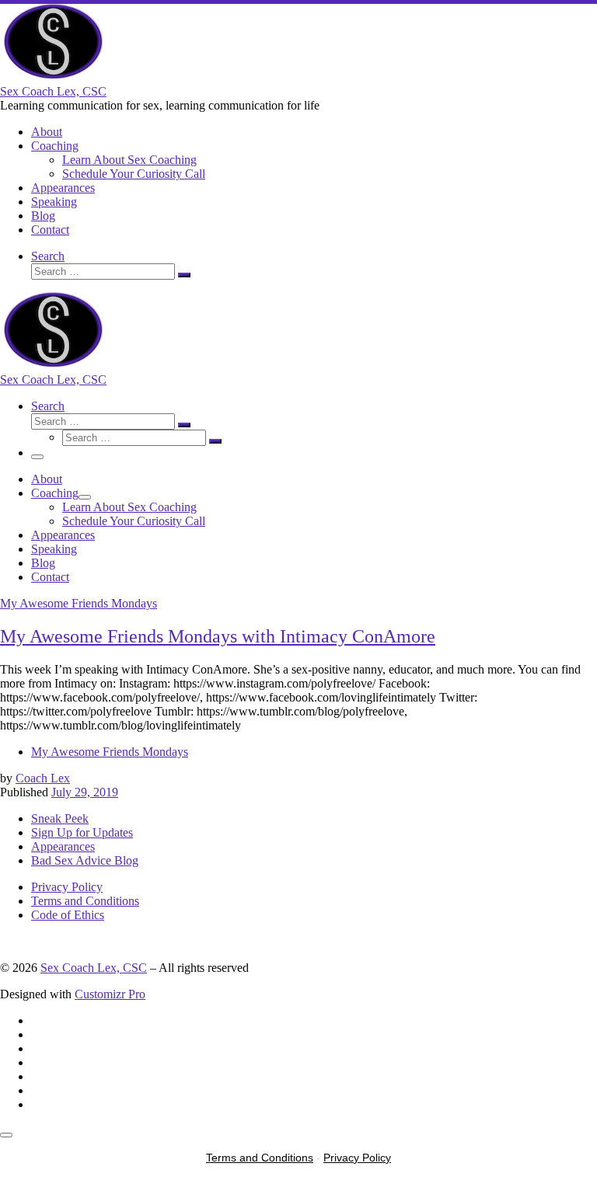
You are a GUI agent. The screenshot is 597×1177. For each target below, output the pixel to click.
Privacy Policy (67, 886)
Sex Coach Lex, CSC (93, 967)
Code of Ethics (67, 914)
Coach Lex (43, 778)
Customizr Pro (110, 994)
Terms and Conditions (85, 900)
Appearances (63, 846)
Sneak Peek (60, 818)
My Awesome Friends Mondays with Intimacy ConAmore (217, 636)
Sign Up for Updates (82, 832)
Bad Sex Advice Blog (84, 860)
